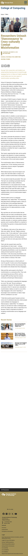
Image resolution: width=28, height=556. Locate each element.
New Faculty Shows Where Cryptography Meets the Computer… (20, 334)
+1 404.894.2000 (8, 521)
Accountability (5, 549)
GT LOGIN (11, 509)
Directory (4, 527)
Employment (5, 529)
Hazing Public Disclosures (8, 546)
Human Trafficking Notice (8, 542)
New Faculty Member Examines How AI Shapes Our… (20, 325)
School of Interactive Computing (11, 57)
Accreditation (5, 551)
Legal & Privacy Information (8, 540)
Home (2, 14)
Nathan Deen (6, 53)
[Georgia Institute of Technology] (7, 2)
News (6, 14)
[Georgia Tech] (9, 494)
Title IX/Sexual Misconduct (8, 544)
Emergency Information (7, 531)
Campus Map (7, 523)
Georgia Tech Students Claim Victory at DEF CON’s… (21, 344)
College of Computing (13, 8)
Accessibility (5, 547)
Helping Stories (5, 59)
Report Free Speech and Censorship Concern (12, 553)
